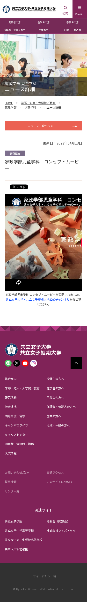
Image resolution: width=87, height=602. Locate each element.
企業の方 (43, 30)
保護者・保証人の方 (14, 30)
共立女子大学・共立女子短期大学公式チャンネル (38, 299)
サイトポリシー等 (44, 576)
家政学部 (10, 107)
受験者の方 (14, 22)
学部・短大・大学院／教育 (38, 103)
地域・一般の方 (72, 30)
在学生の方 (43, 22)
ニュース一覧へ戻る (40, 126)
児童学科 (30, 107)
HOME (9, 103)
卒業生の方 (72, 22)
